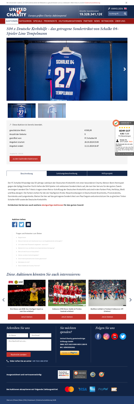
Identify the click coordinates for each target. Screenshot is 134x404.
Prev (9, 69)
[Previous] (3, 299)
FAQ (25, 400)
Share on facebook (14, 224)
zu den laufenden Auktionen (25, 158)
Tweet (21, 224)
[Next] (130, 299)
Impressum (31, 400)
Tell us (28, 224)
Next (125, 69)
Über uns (9, 400)
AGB (54, 400)
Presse (16, 400)
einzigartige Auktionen (52, 205)
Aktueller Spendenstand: (89, 11)
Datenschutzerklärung (92, 3)
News (21, 400)
